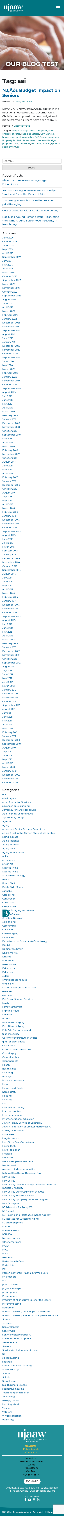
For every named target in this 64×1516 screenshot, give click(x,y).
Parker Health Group (13, 1261)
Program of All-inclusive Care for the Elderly (26, 1300)
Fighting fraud (10, 1011)
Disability (7, 945)
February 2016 (10, 512)
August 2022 (9, 300)
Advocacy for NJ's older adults (19, 810)
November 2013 (11, 609)
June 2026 (8, 238)
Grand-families (10, 1057)
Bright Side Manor (12, 887)
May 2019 (7, 404)
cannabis (7, 891)
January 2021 (9, 342)
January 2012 (9, 690)
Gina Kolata (8, 1046)
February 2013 (10, 643)
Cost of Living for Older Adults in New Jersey (30, 210)
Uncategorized (22, 126)
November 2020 (11, 350)
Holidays (7, 1077)
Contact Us (31, 1452)
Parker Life (8, 1265)
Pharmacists (9, 1277)
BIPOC (6, 879)
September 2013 (11, 616)
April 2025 (7, 253)
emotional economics (14, 980)
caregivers (41, 131)
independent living (13, 1107)
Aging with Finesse (13, 852)
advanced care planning (16, 806)
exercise (7, 992)
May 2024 (7, 265)
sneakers (7, 1362)
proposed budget (47, 140)
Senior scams (9, 1343)
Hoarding (7, 1073)
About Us (31, 1458)
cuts (23, 134)
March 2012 (8, 686)
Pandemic (8, 1258)
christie (16, 134)
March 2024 (8, 273)
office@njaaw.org (45, 1491)
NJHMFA (7, 1234)
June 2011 (7, 717)
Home (5, 1084)
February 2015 (10, 551)
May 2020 (7, 365)
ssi (18, 147)
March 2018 (8, 446)
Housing (7, 1096)
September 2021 (11, 331)
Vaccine (6, 1408)
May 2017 (7, 470)
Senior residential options (16, 1339)
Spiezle (6, 1373)
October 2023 (9, 276)
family (5, 1003)
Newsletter (31, 1446)
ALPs (5, 856)
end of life (8, 984)
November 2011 (10, 698)
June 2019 (7, 400)
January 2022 (9, 319)
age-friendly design (13, 818)
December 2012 (11, 651)
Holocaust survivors (13, 1080)
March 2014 (8, 593)
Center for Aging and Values (18, 910)
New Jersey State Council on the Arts (23, 1192)
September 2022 (11, 296)
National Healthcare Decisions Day (21, 1173)
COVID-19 (7, 930)
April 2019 (7, 408)
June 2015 (7, 539)
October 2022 (9, 292)
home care (8, 137)
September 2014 (11, 570)
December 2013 (11, 605)
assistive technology (13, 876)
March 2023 (8, 284)
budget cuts (28, 131)
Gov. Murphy (9, 1053)
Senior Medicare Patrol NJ (16, 1335)
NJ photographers (12, 1223)
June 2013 (7, 628)
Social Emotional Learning (17, 1366)
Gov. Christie (47, 134)
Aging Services (10, 845)
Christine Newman (12, 918)
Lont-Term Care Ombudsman (18, 1142)
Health (6, 1065)
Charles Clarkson (11, 914)
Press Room (31, 1468)
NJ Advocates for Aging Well (18, 1207)
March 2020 (8, 369)
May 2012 (7, 678)
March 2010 (8, 767)
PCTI (4, 1269)
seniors (46, 144)
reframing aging (11, 1304)
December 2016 (11, 485)
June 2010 (7, 756)
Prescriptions (9, 1296)
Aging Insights (10, 841)
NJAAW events (10, 1230)
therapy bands (10, 1400)
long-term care (10, 1138)
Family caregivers (12, 1007)
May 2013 (7, 632)
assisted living (10, 868)
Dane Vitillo (8, 937)
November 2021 (11, 327)
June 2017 (7, 466)
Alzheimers (8, 860)
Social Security (10, 1370)
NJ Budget (8, 1211)
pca (44, 137)
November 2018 (11, 427)
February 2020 (10, 373)
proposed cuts (10, 144)
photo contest (10, 1285)
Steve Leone (9, 1381)
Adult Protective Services (16, 802)
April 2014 (7, 589)
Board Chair (9, 883)
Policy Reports (31, 1449)
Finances (7, 1015)
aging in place (10, 837)
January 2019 (9, 419)
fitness (6, 1019)
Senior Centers (10, 1327)
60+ (4, 794)
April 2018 (7, 443)
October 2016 (9, 489)
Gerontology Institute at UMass (19, 1038)
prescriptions (9, 1292)
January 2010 (9, 771)
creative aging (10, 934)
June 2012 (7, 674)
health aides (9, 1069)
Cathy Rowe (9, 907)
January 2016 (9, 516)
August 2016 (9, 493)
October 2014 (9, 566)
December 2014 (11, 558)
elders (5, 976)
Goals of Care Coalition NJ (16, 1049)
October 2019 (9, 385)
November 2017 (11, 454)
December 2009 (11, 775)
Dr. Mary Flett (10, 953)
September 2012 (11, 663)
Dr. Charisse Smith (12, 949)
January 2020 (9, 377)
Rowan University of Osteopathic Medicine (26, 1312)
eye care (7, 995)
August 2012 (9, 667)
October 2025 (9, 242)
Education (8, 961)
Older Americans (11, 1242)
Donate (32, 1481)
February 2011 (9, 732)
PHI (4, 1281)
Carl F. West (9, 903)
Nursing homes (11, 1238)
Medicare (7, 1158)
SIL (4, 1354)
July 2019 (7, 396)
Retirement (8, 1308)
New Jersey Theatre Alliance (18, 1196)
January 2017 (9, 481)
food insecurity (10, 1034)
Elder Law (7, 972)
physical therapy (11, 1288)
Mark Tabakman (11, 1150)
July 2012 (7, 671)
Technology (8, 1397)
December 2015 (11, 520)
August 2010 (9, 748)
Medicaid (7, 1154)
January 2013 (9, 647)
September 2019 (11, 388)
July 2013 (7, 624)
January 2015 (9, 555)
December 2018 (11, 423)
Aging (5, 825)
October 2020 (10, 354)
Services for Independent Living (20, 1350)
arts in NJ (7, 864)
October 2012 (9, 659)
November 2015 (11, 524)
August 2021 (9, 334)
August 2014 (9, 574)
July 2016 (7, 497)
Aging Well (8, 849)
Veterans (7, 1412)
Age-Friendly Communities (17, 814)
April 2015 (7, 543)
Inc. (4, 1104)
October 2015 (9, 528)
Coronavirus (9, 926)
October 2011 (9, 701)
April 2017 (7, 473)
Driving (6, 957)
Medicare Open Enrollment (17, 1162)
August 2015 (9, 535)
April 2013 (7, 636)
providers (25, 144)
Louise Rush (9, 1146)
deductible (33, 134)
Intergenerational (12, 1115)
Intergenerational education (18, 1119)
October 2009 (10, 783)
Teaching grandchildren (16, 1393)
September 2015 (11, 531)
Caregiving (8, 895)
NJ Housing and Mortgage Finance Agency (26, 1215)
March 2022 (8, 311)
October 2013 (9, 613)
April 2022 (7, 307)
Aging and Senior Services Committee (24, 829)
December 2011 (10, 694)
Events (31, 1465)
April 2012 (7, 682)
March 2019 (8, 412)
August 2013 (9, 620)
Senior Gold (9, 1331)
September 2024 (11, 257)
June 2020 (8, 361)
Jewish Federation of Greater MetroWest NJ (26, 1127)
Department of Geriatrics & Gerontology (25, 941)
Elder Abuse (9, 964)
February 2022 (10, 315)
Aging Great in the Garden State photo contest (28, 833)
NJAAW (6, 1227)
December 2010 (11, 740)
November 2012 (11, 655)
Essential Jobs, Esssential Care (19, 988)
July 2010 (7, 752)
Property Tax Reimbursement (19, 140)
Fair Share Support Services (17, 999)
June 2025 (8, 246)
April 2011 (7, 725)
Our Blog (31, 1471)
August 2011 (8, 709)
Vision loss (8, 1420)
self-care (7, 1323)
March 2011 (8, 728)
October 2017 (9, 458)
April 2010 (7, 763)
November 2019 (11, 381)
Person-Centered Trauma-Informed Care (25, 1273)
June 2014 (7, 582)
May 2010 (7, 759)
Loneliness (8, 1134)
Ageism (6, 822)
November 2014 (11, 562)
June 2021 (7, 338)
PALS (5, 1254)
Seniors (6, 1346)
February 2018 (10, 450)
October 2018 (9, 431)
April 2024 (8, 269)
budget (15, 131)
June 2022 (8, 303)
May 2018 (7, 439)
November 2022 (11, 288)
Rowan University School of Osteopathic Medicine (30, 1315)
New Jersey (8, 1177)
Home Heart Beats (12, 1088)
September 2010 (11, 744)
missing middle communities (18, 1169)
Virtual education (12, 1416)
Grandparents (10, 1061)
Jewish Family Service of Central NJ (22, 1123)
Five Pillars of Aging (13, 1022)
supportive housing (13, 1389)
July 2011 (6, 713)
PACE (5, 1250)
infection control (11, 1111)
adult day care (10, 798)
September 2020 (11, 358)
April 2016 (7, 504)
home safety (9, 1092)
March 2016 (8, 508)
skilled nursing (10, 1358)
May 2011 (7, 721)
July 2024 (7, 261)
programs (53, 137)
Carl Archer (8, 899)
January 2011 (9, 736)
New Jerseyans (10, 1203)
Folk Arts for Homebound (16, 1030)
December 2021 (11, 323)
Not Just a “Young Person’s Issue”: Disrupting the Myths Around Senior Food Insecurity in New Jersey (30, 221)
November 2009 (11, 779)
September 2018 (11, 435)
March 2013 (8, 640)
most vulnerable (25, 137)
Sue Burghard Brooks (14, 1385)
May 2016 (7, 501)
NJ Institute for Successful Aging (20, 1219)
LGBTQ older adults (13, 1131)
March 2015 (8, 547)
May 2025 (7, 249)
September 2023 (11, 280)
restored (36, 144)
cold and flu (9, 922)
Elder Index (8, 968)
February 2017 (10, 477)
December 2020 (11, 346)
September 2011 (11, 705)
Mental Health (10, 1165)
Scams (6, 1319)
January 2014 (9, 601)
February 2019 (10, 416)
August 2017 (9, 462)
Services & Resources (31, 1462)
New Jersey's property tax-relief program (25, 1200)
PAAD (38, 137)
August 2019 (9, 392)
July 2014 (7, 578)
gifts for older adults (13, 1042)
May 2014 (7, 586)
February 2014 (10, 597)
